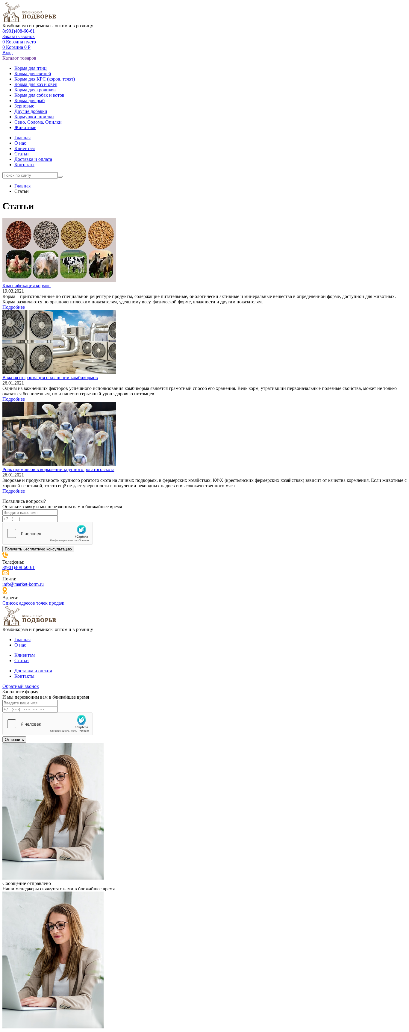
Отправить (14, 739)
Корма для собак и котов (39, 95)
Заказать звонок (18, 36)
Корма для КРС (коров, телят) (44, 78)
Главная (22, 137)
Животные (25, 127)
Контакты (24, 164)
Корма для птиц (30, 68)
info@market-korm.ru (23, 584)
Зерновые (24, 105)
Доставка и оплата (33, 159)
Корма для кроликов (35, 89)
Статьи (21, 153)
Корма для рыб (29, 100)
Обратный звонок (20, 686)
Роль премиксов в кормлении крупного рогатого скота (58, 469)
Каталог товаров (19, 57)
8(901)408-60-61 (18, 31)
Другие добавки (30, 111)
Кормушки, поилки (34, 116)
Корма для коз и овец (35, 84)
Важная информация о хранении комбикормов (50, 377)
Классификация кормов (26, 285)
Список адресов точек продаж (33, 603)
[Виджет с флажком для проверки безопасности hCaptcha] (47, 533)
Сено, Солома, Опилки (38, 122)
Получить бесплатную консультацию (38, 549)
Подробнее (13, 307)
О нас (20, 143)
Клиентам (24, 148)
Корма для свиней (32, 73)
